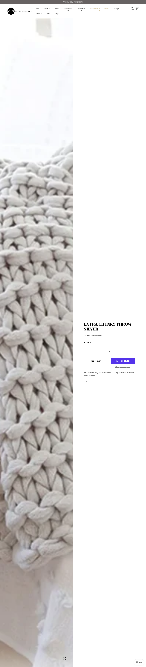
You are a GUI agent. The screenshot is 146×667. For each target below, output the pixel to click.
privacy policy (92, 338)
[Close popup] (119, 308)
